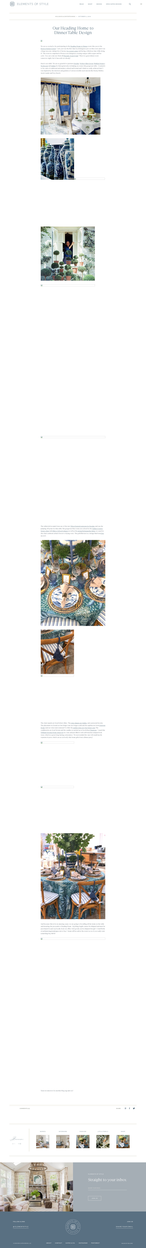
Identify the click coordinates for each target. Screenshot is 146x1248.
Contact (58, 1243)
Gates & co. (70, 1243)
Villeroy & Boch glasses (60, 531)
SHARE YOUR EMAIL (124, 1227)
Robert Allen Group (86, 64)
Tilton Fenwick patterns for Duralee (83, 526)
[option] (46, 1139)
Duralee (76, 64)
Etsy (102, 533)
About (48, 1243)
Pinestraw (93, 730)
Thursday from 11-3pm (70, 56)
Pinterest (95, 1243)
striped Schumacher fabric (86, 531)
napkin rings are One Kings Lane (84, 728)
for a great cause (72, 51)
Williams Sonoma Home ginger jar (52, 733)
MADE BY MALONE (127, 1243)
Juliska (53, 66)
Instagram (83, 1243)
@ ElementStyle (21, 1227)
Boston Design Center (48, 49)
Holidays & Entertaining (65, 16)
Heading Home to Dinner (78, 46)
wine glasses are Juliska (79, 723)
